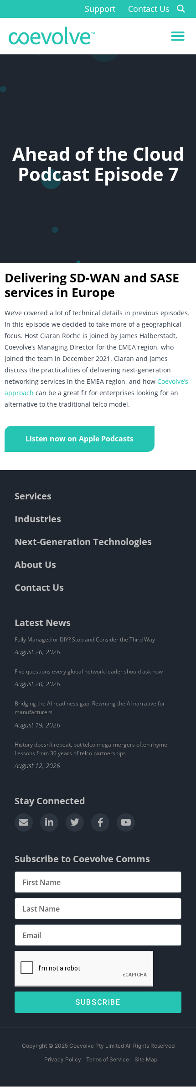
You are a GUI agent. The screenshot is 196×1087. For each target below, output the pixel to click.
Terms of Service (107, 1059)
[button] (178, 36)
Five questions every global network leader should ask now (89, 671)
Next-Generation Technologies (83, 542)
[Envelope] (24, 822)
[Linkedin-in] (49, 822)
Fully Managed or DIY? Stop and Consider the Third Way (85, 639)
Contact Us (149, 8)
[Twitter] (75, 822)
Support (100, 8)
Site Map (145, 1059)
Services (33, 496)
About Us (35, 564)
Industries (38, 519)
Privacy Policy (62, 1059)
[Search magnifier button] (181, 8)
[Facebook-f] (100, 822)
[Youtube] (126, 822)
